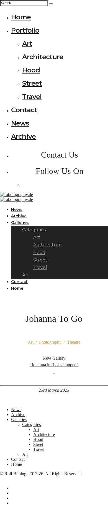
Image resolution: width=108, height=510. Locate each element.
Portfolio (25, 30)
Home (21, 17)
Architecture (42, 57)
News (20, 123)
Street (32, 83)
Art (27, 44)
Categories (31, 424)
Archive (23, 136)
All (25, 454)
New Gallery (54, 365)
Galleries (20, 222)
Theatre (73, 342)
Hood (31, 70)
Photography (50, 342)
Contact (24, 110)
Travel (32, 97)
